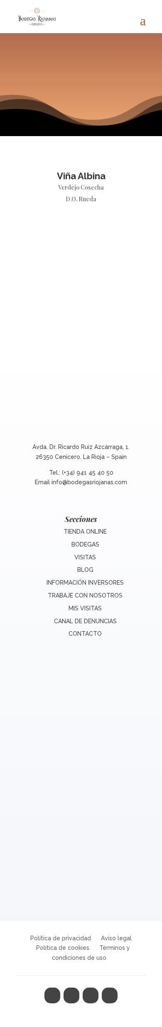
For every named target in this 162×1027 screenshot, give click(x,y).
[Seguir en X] (71, 995)
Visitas (85, 557)
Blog (85, 569)
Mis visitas (85, 608)
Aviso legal (116, 938)
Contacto (85, 633)
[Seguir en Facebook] (52, 995)
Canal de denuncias (85, 621)
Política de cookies (62, 947)
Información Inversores (85, 582)
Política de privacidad (60, 938)
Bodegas (85, 544)
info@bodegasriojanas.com (89, 482)
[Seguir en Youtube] (110, 995)
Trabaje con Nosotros (85, 595)
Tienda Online (85, 531)
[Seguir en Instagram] (90, 995)
